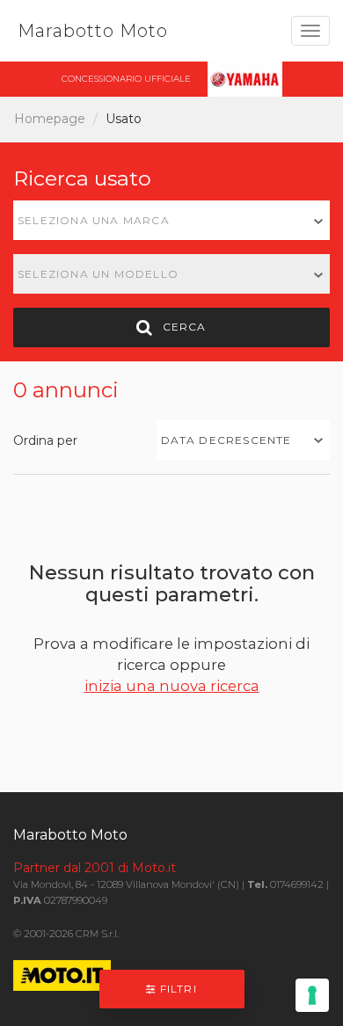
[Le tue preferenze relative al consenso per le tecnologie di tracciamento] (312, 995)
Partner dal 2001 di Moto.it (94, 868)
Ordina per (45, 440)
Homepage (49, 119)
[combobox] (171, 220)
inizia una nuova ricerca (171, 686)
